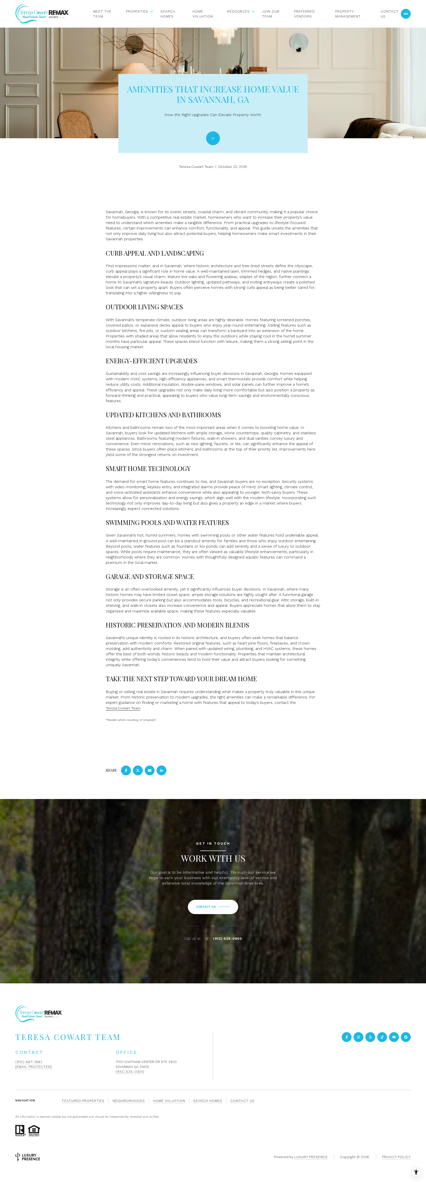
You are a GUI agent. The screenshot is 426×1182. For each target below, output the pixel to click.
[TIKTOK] (382, 1037)
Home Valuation (203, 13)
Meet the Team (102, 13)
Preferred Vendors (304, 13)
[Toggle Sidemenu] (406, 14)
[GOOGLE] (406, 1037)
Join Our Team (271, 13)
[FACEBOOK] (347, 1037)
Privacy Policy (396, 1157)
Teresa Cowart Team (123, 708)
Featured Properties (83, 1101)
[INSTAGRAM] (358, 1037)
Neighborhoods (129, 1101)
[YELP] (370, 1037)
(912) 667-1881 (28, 1062)
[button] (213, 907)
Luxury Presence (311, 1157)
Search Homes (167, 13)
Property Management (348, 13)
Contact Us (390, 13)
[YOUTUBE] (394, 1037)
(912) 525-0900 (227, 938)
